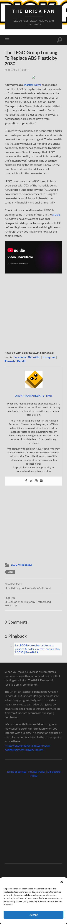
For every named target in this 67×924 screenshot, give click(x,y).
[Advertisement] (33, 312)
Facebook (20, 357)
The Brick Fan (33, 11)
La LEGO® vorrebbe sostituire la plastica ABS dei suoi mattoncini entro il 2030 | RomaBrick (37, 649)
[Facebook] (26, 481)
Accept (33, 914)
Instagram (49, 357)
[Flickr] (41, 481)
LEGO (11, 572)
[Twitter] (31, 481)
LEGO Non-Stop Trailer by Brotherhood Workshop (28, 602)
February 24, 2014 (16, 70)
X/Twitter (34, 357)
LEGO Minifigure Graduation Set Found (28, 586)
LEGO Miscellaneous (21, 564)
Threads (10, 361)
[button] (61, 882)
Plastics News (32, 84)
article (56, 214)
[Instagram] (36, 481)
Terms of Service (16, 771)
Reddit (21, 361)
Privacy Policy (36, 771)
